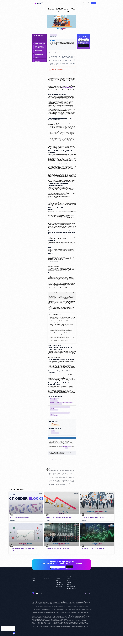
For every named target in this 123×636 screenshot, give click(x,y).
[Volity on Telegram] (85, 593)
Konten (33, 576)
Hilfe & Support (58, 582)
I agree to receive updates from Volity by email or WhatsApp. (83, 43)
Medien (68, 580)
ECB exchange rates (55, 425)
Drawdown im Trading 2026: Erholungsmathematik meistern (59, 517)
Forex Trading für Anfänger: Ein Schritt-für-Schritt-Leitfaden (61, 402)
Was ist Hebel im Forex (56, 460)
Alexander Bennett (53, 34)
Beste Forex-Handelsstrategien (56, 403)
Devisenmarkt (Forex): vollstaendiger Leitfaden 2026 (57, 548)
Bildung (57, 580)
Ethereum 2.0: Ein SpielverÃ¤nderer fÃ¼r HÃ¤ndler (59, 406)
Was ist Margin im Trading (56, 459)
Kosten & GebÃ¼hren (54, 409)
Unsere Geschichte (70, 576)
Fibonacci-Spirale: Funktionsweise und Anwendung (93, 548)
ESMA (52, 423)
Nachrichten (58, 578)
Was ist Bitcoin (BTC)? (54, 398)
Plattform (52, 408)
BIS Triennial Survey (54, 424)
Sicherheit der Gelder (71, 586)
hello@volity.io (81, 576)
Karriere (68, 578)
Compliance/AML (70, 582)
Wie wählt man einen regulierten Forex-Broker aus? (93, 517)
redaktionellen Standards (66, 446)
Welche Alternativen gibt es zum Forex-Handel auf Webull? (39, 47)
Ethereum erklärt (53, 399)
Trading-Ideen (58, 576)
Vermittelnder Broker (47, 576)
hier (66, 447)
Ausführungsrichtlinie (59, 586)
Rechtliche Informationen (71, 588)
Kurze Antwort (36, 40)
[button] (45, 35)
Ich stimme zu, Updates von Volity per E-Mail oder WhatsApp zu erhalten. (61, 568)
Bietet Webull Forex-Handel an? (40, 43)
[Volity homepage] (38, 3)
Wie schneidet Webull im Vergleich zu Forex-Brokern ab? (39, 51)
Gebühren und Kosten (59, 584)
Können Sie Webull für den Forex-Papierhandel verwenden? (39, 56)
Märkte (53, 431)
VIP (32, 582)
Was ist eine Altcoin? (54, 401)
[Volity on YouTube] (89, 593)
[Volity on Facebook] (83, 593)
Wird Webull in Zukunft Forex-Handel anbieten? (39, 61)
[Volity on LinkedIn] (87, 593)
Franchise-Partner (47, 578)
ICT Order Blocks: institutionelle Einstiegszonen (20, 517)
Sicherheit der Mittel (55, 433)
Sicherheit (69, 584)
